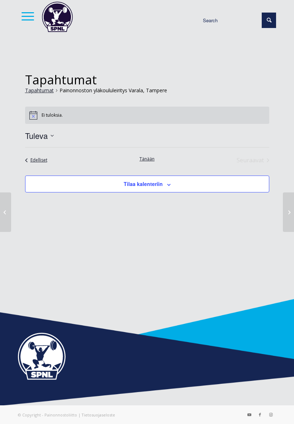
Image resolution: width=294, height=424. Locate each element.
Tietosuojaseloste (98, 415)
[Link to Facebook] (260, 414)
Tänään (147, 159)
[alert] (147, 115)
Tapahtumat (39, 90)
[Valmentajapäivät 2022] (288, 212)
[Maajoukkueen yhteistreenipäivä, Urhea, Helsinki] (5, 212)
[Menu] (26, 16)
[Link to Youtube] (249, 414)
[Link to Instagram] (270, 414)
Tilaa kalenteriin (143, 183)
